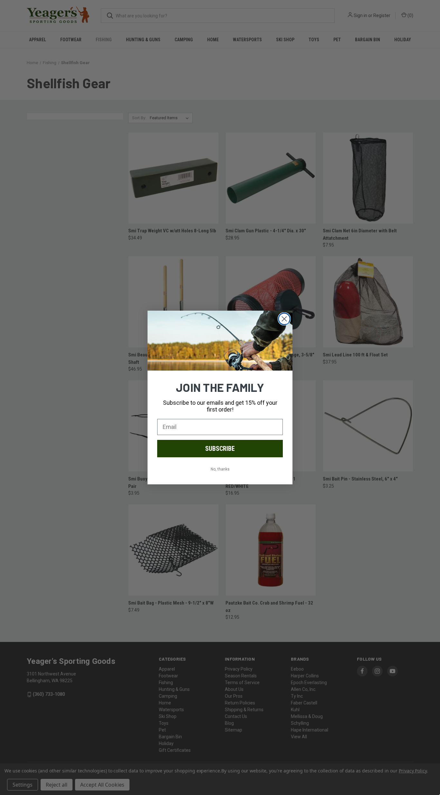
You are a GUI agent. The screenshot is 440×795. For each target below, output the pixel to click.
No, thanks (220, 469)
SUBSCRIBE (220, 448)
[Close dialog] (284, 319)
